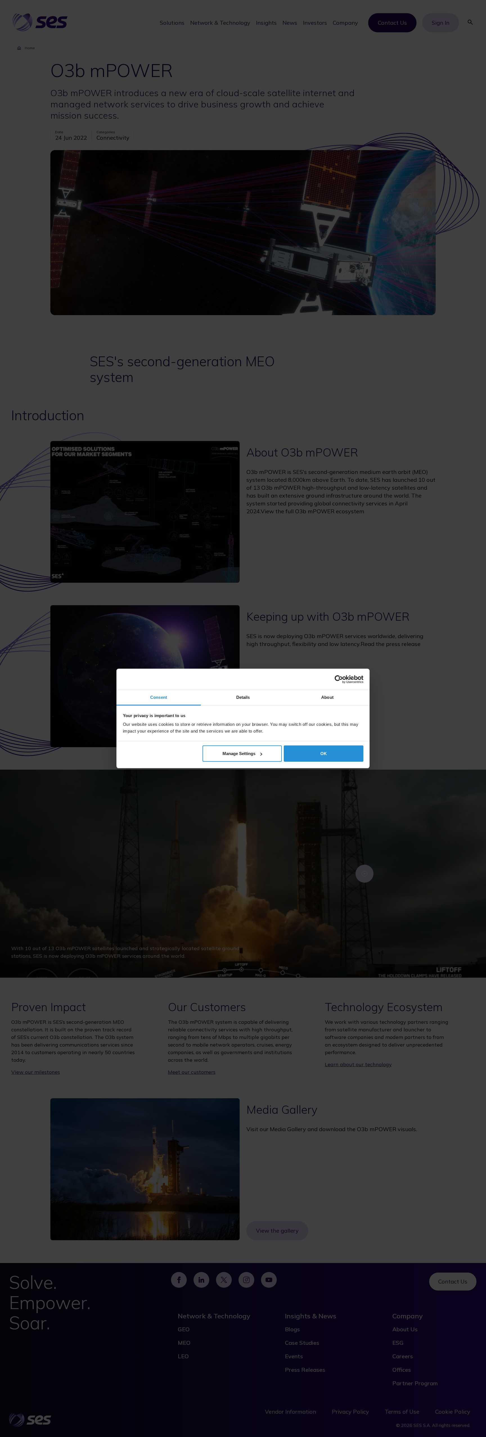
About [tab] (327, 697)
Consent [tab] (158, 697)
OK (323, 753)
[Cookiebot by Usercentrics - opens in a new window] (338, 679)
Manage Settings (238, 753)
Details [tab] (243, 697)
